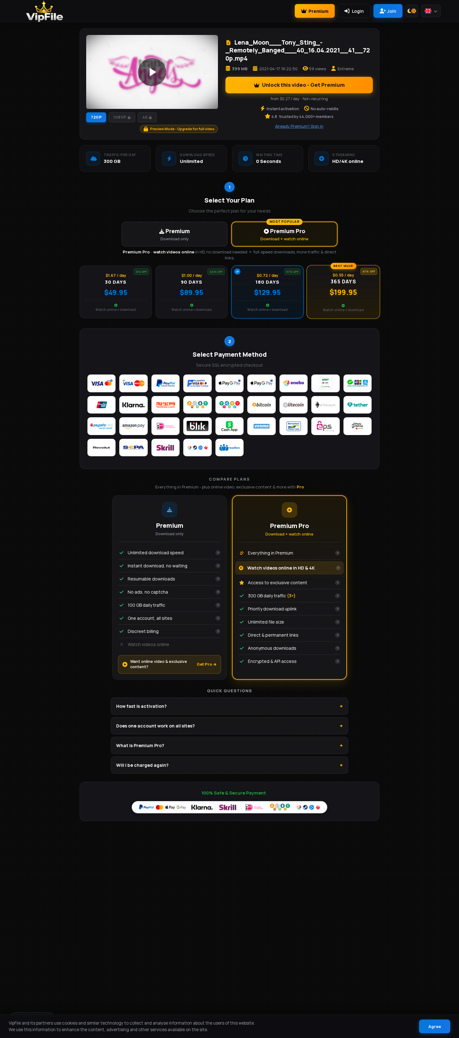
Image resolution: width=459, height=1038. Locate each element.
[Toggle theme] (412, 11)
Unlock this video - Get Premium (303, 84)
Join (391, 11)
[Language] (431, 11)
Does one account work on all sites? (155, 726)
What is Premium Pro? (140, 745)
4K (145, 117)
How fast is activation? (141, 706)
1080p (119, 117)
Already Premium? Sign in (299, 126)
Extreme (346, 68)
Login (358, 11)
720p (96, 117)
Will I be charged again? (142, 765)
